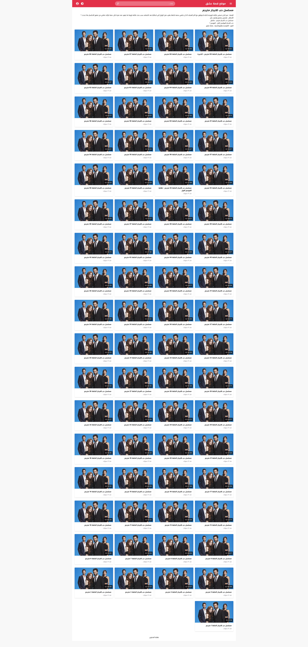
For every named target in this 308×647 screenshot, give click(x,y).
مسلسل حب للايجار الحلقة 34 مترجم (97, 324)
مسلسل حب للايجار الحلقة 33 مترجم (218, 357)
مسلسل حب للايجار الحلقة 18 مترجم (97, 458)
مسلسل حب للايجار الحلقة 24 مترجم (178, 424)
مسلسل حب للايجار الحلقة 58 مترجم (97, 121)
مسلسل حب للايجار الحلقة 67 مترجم (137, 54)
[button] (118, 3)
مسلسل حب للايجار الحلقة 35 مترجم (137, 324)
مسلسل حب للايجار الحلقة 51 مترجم (138, 188)
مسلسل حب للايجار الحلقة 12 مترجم (178, 525)
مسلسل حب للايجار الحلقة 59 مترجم (137, 121)
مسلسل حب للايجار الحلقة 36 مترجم (178, 324)
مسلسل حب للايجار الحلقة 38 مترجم (97, 290)
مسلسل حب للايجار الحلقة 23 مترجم (137, 424)
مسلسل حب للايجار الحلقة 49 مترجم (218, 224)
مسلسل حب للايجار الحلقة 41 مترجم (218, 290)
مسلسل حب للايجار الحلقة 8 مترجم (178, 558)
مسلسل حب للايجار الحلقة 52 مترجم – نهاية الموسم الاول (175, 189)
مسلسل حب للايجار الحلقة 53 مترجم (218, 188)
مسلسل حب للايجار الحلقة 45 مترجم (218, 257)
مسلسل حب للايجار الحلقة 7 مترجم (138, 558)
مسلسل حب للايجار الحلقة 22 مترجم (97, 424)
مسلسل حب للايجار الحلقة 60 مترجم (178, 121)
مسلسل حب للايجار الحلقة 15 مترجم (138, 491)
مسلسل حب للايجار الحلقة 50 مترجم (97, 188)
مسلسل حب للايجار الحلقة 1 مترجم (219, 625)
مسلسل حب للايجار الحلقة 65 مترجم (218, 87)
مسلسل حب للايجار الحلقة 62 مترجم (97, 87)
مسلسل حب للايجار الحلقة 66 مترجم (97, 54)
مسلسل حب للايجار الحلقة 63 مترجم (137, 87)
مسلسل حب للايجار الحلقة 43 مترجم (137, 257)
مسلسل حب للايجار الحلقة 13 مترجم (218, 525)
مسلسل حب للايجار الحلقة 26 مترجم (97, 391)
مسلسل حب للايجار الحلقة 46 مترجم (97, 224)
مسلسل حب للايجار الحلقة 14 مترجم (97, 491)
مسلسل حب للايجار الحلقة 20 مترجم (178, 458)
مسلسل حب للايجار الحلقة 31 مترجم (138, 357)
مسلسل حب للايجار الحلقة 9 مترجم (218, 558)
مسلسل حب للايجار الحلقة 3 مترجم (138, 592)
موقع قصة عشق (216, 3)
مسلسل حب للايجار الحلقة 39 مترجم (137, 290)
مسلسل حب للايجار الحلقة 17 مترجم (218, 491)
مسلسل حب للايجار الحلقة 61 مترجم (218, 121)
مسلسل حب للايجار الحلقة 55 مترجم (137, 154)
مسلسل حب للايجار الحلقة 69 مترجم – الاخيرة (214, 54)
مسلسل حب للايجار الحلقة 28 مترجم (178, 391)
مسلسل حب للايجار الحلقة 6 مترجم (98, 558)
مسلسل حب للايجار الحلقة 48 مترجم (178, 224)
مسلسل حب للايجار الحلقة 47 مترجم (137, 224)
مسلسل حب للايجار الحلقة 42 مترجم (97, 257)
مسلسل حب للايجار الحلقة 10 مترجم (97, 525)
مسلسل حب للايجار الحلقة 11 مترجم (138, 525)
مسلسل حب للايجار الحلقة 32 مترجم (178, 357)
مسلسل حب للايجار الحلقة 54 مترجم (97, 154)
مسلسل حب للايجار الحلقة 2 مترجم (98, 592)
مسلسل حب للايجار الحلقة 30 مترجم (97, 357)
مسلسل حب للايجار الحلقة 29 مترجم (218, 391)
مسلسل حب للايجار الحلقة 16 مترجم (178, 491)
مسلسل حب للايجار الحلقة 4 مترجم (178, 592)
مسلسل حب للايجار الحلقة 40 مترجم (178, 290)
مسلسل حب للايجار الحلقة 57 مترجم (218, 154)
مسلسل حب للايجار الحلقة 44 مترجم (178, 257)
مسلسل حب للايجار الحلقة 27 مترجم (137, 391)
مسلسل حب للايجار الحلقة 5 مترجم (219, 592)
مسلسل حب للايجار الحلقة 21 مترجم (218, 458)
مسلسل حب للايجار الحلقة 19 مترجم (138, 458)
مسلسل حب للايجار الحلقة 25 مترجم (218, 424)
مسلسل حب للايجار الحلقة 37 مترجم (218, 324)
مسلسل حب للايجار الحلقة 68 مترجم (178, 54)
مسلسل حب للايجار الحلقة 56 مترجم (178, 154)
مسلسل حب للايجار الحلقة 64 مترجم (178, 87)
